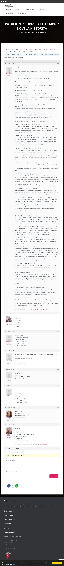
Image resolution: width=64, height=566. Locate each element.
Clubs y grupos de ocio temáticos (21, 49)
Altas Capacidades (31, 9)
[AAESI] (9, 6)
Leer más (40, 506)
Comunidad (22, 13)
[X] (12, 486)
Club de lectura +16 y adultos (47, 49)
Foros (9, 49)
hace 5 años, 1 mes (42, 54)
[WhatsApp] (16, 486)
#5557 (58, 424)
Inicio (9, 9)
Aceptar (57, 563)
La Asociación (18, 9)
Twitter (3, 2)
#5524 (58, 63)
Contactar (10, 13)
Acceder (54, 476)
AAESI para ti (43, 9)
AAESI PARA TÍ (8, 523)
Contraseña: (8, 466)
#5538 (58, 369)
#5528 (58, 331)
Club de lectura (34, 49)
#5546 (58, 385)
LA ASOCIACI (8, 516)
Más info (15, 564)
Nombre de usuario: (10, 460)
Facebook (1, 2)
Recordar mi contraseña (12, 472)
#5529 (58, 350)
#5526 (58, 313)
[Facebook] (9, 486)
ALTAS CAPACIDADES (10, 519)
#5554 (58, 407)
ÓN (12, 516)
